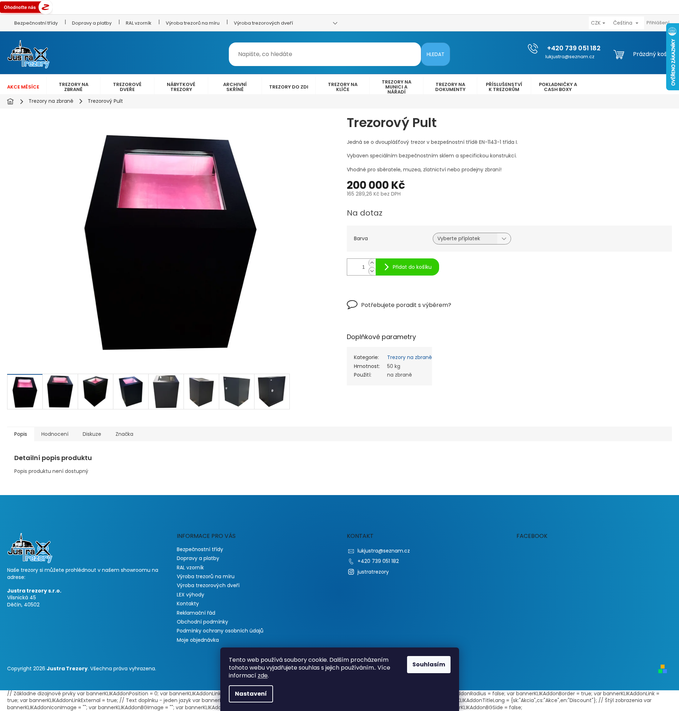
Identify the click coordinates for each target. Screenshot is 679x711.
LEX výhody (190, 594)
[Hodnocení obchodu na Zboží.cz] (26, 6)
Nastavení (251, 694)
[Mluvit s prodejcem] (399, 309)
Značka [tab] (124, 434)
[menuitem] (23, 87)
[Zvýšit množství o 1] (372, 263)
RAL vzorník (138, 23)
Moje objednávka (198, 640)
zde (263, 675)
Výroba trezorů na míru (193, 23)
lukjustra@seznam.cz (383, 550)
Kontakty (188, 603)
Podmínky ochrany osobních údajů (220, 630)
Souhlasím (428, 664)
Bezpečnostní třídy (36, 23)
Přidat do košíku (412, 267)
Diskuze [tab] (92, 434)
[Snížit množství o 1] (372, 271)
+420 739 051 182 (378, 561)
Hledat (435, 54)
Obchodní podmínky (202, 621)
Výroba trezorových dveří (263, 23)
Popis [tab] (20, 434)
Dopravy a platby (92, 23)
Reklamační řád (196, 612)
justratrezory (373, 571)
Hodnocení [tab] (54, 434)
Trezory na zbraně (409, 357)
